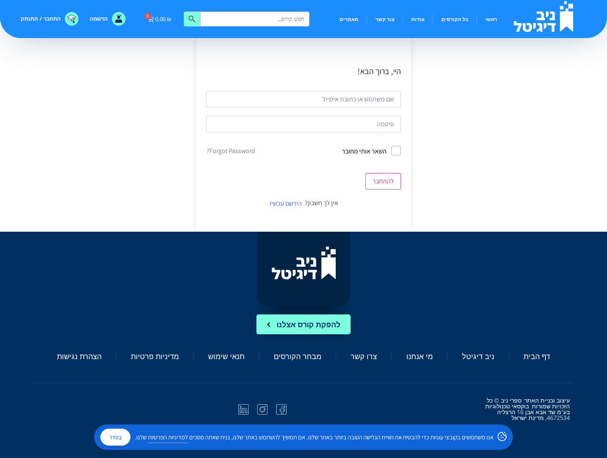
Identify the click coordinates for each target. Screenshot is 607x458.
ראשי (491, 19)
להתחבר (383, 181)
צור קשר (384, 19)
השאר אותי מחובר (364, 151)
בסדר (115, 437)
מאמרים (348, 19)
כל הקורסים (454, 19)
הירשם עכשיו (286, 203)
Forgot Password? (230, 150)
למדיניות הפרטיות (168, 437)
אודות (417, 19)
